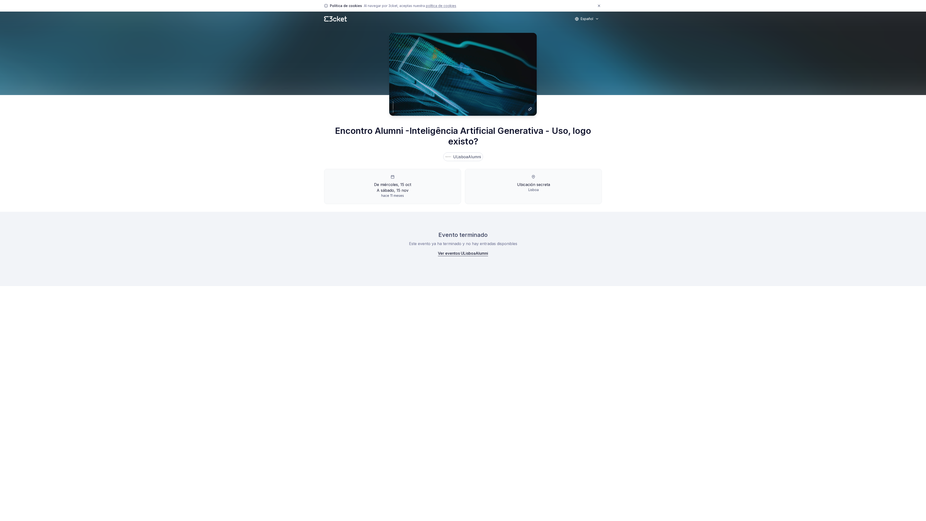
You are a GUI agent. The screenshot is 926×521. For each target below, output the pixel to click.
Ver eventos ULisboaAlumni (463, 253)
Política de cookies (441, 6)
